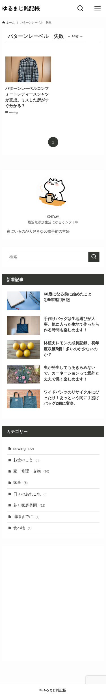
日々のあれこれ (30, 494)
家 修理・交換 (31, 471)
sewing (23, 448)
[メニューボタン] (97, 8)
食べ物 (22, 528)
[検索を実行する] (93, 257)
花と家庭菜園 (29, 505)
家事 (20, 482)
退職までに (26, 517)
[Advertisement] (53, 604)
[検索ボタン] (80, 8)
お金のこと (26, 460)
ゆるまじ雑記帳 (21, 8)
